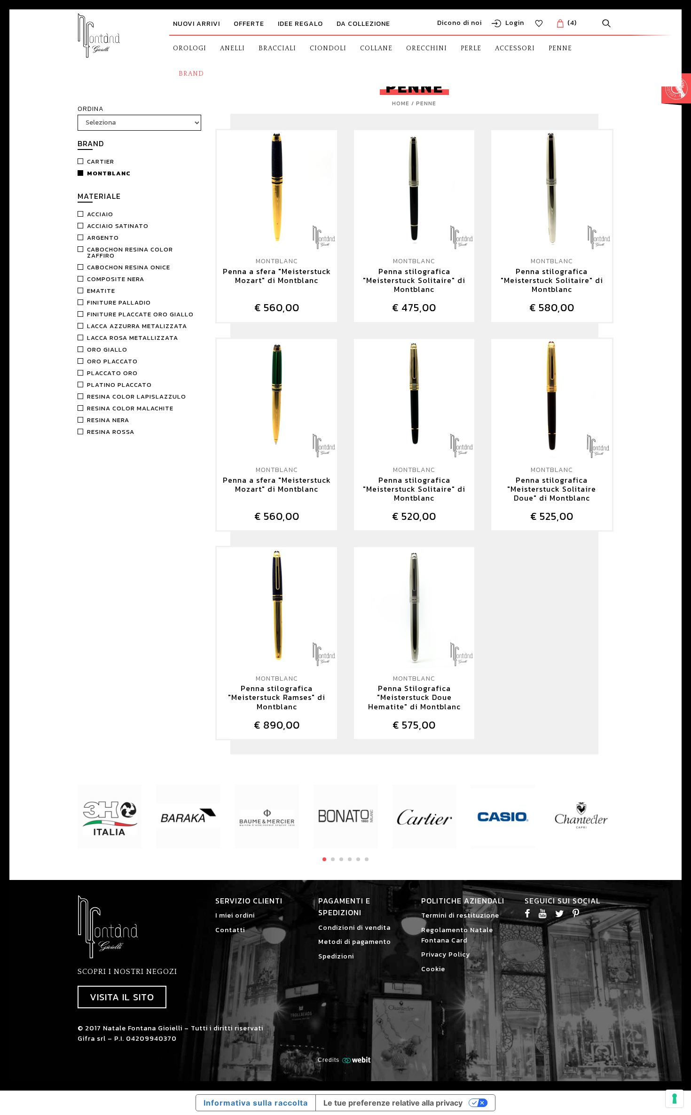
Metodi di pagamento (354, 942)
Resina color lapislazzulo (136, 396)
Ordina (91, 108)
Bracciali (277, 48)
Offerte (249, 24)
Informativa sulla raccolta (256, 1102)
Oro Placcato (112, 361)
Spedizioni (336, 956)
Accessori (515, 48)
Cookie (433, 969)
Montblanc (109, 173)
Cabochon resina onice (128, 267)
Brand (191, 74)
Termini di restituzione (460, 915)
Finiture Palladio (119, 302)
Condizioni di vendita (354, 928)
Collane (376, 48)
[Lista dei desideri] (539, 23)
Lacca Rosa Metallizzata (132, 337)
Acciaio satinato (118, 225)
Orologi (189, 48)
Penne (560, 48)
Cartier (100, 161)
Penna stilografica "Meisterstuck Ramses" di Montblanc (276, 697)
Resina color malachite (130, 408)
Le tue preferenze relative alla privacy (393, 1102)
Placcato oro (112, 373)
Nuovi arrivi (196, 24)
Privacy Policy (445, 954)
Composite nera (115, 279)
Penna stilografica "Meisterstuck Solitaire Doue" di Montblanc (551, 489)
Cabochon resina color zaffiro (130, 252)
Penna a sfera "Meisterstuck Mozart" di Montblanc (277, 276)
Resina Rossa (110, 431)
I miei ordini (235, 915)
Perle (471, 48)
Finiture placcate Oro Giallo (140, 314)
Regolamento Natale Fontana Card (457, 935)
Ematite (101, 290)
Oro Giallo (107, 349)
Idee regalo (300, 24)
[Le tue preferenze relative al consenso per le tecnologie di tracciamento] (674, 1098)
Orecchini (426, 48)
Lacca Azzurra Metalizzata (137, 326)
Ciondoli (328, 48)
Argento (103, 237)
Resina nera (108, 420)
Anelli (232, 48)
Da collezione (363, 24)
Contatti (230, 930)
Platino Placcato (119, 384)
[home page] (99, 35)
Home (400, 103)
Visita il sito (122, 997)
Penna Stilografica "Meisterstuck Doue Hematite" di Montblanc (414, 697)
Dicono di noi (459, 23)
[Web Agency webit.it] (357, 1059)
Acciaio (100, 214)
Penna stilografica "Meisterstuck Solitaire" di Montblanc (414, 280)
